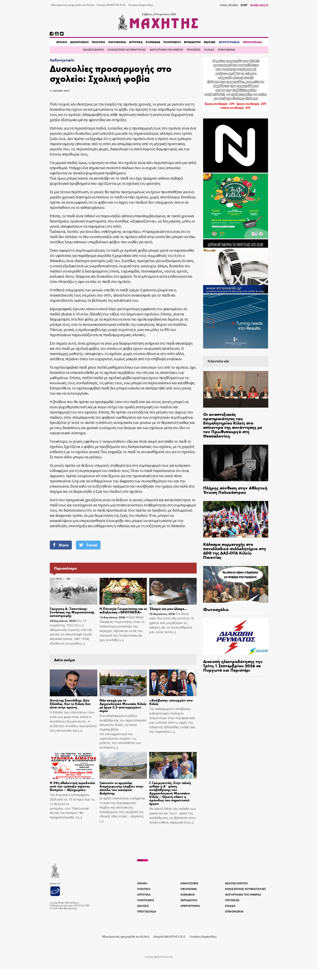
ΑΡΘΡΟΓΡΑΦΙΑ (228, 42)
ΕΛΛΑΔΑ (209, 50)
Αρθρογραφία (62, 59)
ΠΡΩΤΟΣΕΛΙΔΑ (252, 42)
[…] (82, 643)
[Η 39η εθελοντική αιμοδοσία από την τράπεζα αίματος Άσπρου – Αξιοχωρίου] (73, 765)
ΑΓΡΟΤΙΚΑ (136, 42)
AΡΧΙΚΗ (61, 42)
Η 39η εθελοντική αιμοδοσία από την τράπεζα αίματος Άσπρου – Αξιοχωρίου (72, 786)
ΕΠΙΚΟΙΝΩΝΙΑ (226, 50)
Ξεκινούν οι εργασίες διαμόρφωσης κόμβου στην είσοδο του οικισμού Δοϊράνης (121, 787)
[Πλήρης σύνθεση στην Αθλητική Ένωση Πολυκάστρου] (235, 463)
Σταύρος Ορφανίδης (140, 5)
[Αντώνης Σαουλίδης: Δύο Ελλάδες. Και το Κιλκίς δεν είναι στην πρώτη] (73, 682)
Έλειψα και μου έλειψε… (168, 608)
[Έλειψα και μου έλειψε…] (173, 591)
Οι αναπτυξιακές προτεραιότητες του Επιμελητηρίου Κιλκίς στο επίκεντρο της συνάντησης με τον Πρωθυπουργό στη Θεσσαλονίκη (232, 425)
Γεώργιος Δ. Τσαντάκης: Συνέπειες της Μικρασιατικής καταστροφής (72, 612)
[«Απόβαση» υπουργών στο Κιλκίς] (173, 682)
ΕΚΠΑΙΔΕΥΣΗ (192, 42)
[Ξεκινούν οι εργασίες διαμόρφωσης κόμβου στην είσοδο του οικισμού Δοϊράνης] (123, 765)
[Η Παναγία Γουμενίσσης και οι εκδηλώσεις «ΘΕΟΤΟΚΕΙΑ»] (123, 591)
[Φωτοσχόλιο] (235, 584)
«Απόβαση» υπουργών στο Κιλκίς (171, 702)
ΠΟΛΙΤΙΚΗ (98, 42)
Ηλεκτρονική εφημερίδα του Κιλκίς (73, 5)
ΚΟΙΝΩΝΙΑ (153, 42)
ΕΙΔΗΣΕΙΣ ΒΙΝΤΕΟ (93, 50)
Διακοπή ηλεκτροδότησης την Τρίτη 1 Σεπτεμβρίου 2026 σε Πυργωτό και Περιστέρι (233, 665)
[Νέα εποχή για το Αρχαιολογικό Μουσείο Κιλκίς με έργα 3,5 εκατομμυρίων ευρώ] (123, 682)
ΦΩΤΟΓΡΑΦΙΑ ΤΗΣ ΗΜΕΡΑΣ (166, 50)
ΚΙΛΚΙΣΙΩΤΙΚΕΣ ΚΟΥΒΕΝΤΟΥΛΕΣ (127, 50)
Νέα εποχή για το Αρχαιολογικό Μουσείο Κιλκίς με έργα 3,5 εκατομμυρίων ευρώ (123, 705)
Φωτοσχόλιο (216, 609)
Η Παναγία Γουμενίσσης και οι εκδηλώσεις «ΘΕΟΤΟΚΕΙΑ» (123, 610)
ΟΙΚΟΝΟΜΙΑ (117, 42)
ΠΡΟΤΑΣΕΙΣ (193, 50)
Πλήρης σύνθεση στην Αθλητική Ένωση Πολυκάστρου (235, 490)
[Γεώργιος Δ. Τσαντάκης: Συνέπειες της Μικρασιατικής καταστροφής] (73, 591)
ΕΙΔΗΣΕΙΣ (209, 42)
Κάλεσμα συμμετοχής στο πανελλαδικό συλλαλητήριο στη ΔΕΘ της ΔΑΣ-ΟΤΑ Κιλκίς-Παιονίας (234, 550)
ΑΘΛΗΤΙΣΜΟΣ (79, 42)
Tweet (91, 545)
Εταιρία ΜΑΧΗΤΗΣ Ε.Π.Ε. (111, 5)
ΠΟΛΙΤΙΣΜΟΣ (172, 42)
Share (64, 545)
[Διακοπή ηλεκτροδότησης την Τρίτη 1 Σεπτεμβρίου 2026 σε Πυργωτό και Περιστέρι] (235, 636)
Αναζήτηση (258, 5)
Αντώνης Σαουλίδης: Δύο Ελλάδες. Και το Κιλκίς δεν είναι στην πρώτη (70, 703)
